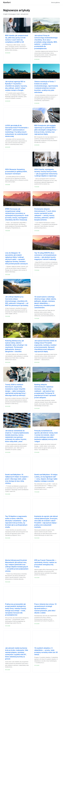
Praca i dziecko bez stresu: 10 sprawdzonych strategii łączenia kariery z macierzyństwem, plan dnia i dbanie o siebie (45, 608)
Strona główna (55, 2)
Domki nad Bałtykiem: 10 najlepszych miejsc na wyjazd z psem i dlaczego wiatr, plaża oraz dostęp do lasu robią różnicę (16, 479)
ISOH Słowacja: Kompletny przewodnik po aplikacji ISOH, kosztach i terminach (16, 171)
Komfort (7, 2)
